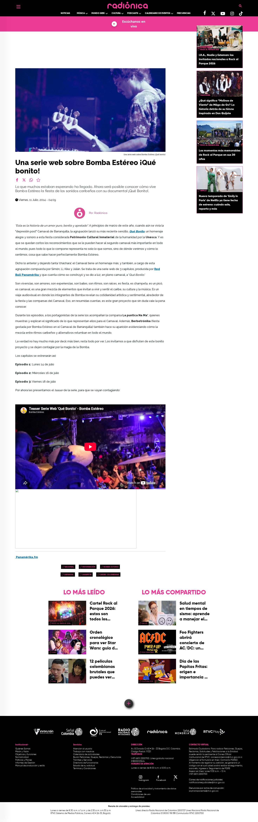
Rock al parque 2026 (209, 49)
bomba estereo (111, 567)
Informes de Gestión (25, 763)
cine (54, 652)
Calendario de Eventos (157, 13)
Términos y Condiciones (84, 768)
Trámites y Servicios (82, 760)
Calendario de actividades (86, 754)
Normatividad (22, 757)
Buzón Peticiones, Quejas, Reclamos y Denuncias (97, 757)
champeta (86, 574)
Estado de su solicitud (84, 766)
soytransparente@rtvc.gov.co (203, 791)
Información (88, 567)
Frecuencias (183, 13)
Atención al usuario (82, 749)
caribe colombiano (109, 574)
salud (144, 623)
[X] (24, 180)
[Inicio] (127, 4)
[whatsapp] (31, 180)
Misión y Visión (22, 752)
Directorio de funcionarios (85, 763)
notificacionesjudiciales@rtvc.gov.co (206, 783)
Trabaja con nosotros (83, 752)
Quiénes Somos (22, 749)
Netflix (203, 191)
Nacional (69, 567)
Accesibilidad (138, 797)
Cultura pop (147, 681)
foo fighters (148, 652)
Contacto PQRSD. (229, 760)
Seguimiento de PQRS (219, 768)
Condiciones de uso (140, 794)
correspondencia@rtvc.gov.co (225, 757)
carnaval (69, 574)
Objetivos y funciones (25, 754)
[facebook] (17, 180)
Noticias (65, 13)
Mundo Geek (98, 13)
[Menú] (18, 7)
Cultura (116, 13)
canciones (205, 95)
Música (81, 13)
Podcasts (132, 13)
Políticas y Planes (23, 760)
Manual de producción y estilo (30, 766)
